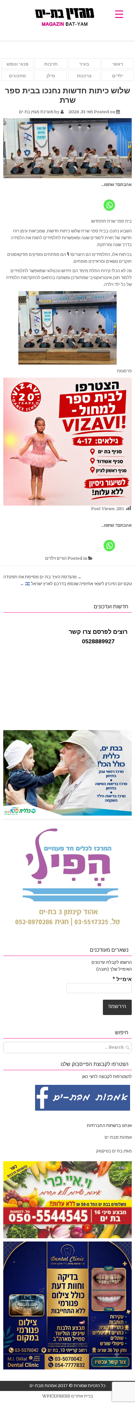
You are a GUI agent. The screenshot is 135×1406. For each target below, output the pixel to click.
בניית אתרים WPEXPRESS (67, 1396)
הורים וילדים (56, 558)
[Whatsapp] (109, 200)
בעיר (84, 64)
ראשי (117, 64)
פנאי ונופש (18, 64)
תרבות (51, 64)
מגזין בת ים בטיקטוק (114, 1150)
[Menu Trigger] (119, 14)
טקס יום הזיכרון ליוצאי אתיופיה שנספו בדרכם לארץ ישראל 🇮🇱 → (76, 583)
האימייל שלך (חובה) (114, 969)
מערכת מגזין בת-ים (36, 111)
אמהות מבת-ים (118, 1137)
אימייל (122, 979)
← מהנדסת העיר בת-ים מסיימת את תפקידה (42, 576)
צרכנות (84, 75)
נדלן (51, 75)
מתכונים (17, 75)
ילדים (117, 75)
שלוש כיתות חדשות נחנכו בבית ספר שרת (67, 95)
